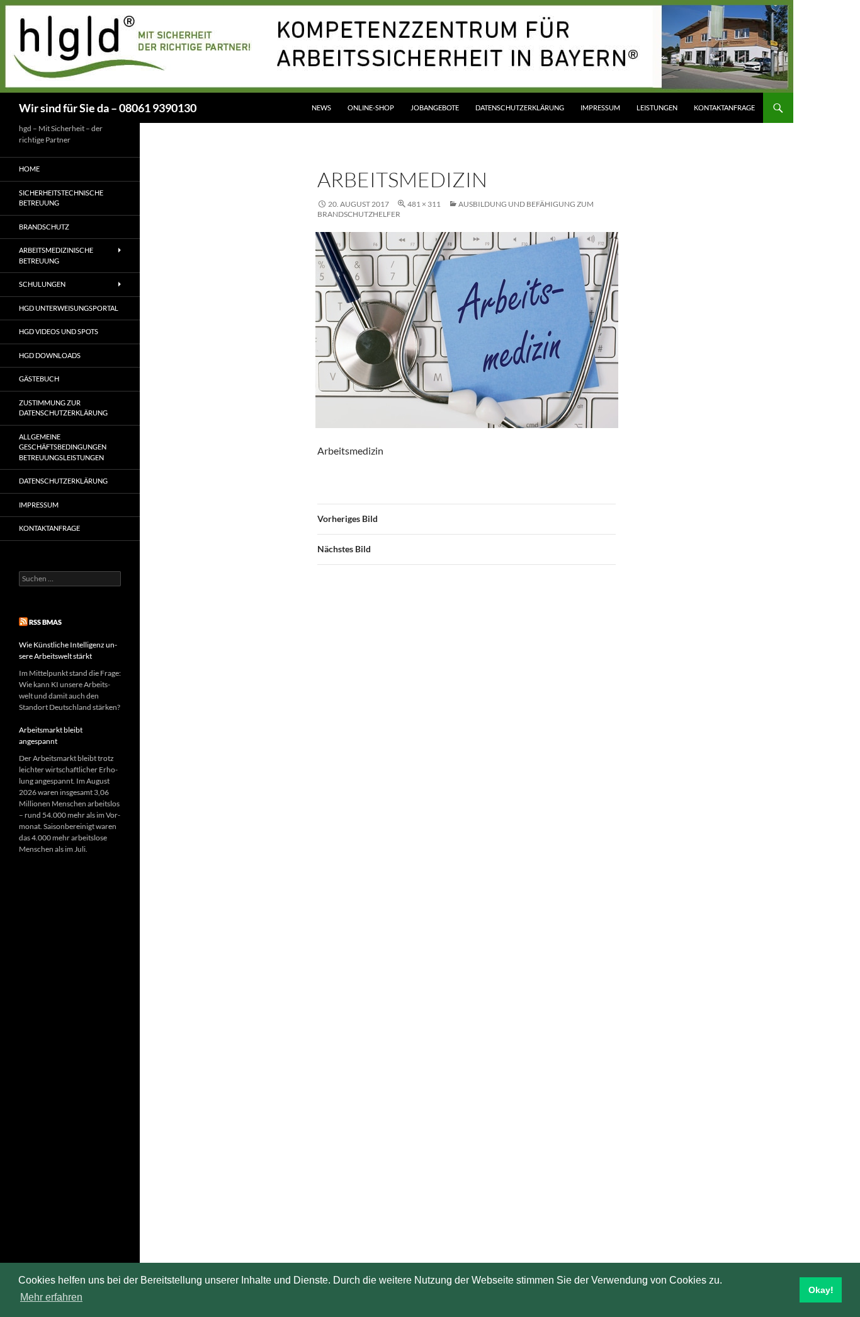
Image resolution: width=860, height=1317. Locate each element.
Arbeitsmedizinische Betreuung (56, 255)
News (321, 107)
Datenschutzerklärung (519, 107)
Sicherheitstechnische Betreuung (61, 198)
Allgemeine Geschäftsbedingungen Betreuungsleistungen (62, 446)
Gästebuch (39, 378)
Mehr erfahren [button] (51, 1297)
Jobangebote (434, 107)
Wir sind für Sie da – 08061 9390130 (107, 108)
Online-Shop (371, 107)
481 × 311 (424, 204)
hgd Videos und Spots (58, 331)
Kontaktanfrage (724, 107)
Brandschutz (44, 227)
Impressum (600, 107)
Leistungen (657, 107)
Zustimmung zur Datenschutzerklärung (63, 407)
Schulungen (42, 284)
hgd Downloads (50, 355)
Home (29, 169)
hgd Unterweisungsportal (68, 308)
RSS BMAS (45, 622)
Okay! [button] (821, 1290)
